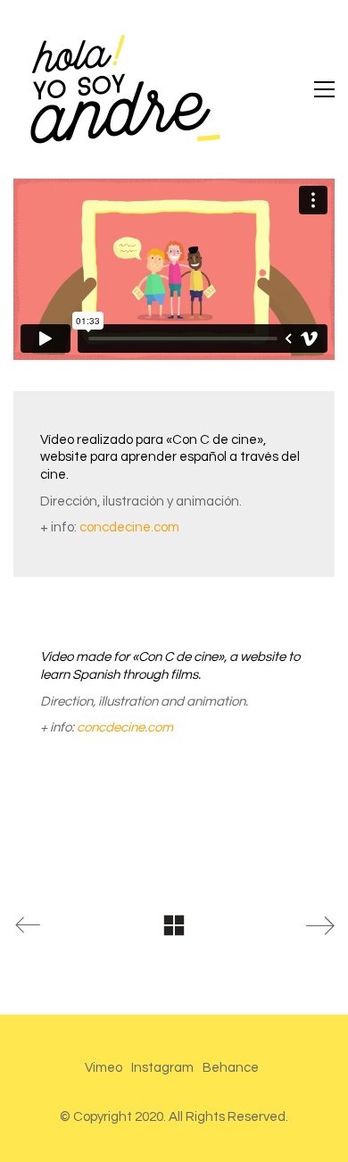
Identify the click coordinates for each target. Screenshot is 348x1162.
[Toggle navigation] (324, 89)
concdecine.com (129, 527)
